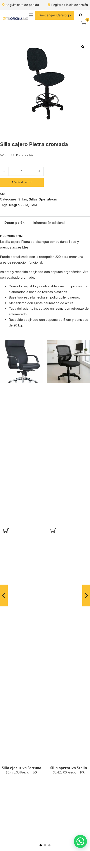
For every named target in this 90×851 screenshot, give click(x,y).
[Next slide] (86, 595)
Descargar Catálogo (54, 15)
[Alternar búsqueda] (80, 15)
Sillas (22, 199)
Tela (33, 205)
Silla (24, 205)
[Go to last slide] (4, 595)
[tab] (41, 845)
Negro (14, 205)
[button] (6, 530)
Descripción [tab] (14, 223)
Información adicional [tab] (49, 223)
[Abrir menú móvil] (31, 15)
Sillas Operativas (43, 199)
